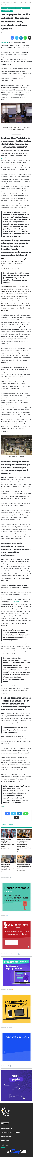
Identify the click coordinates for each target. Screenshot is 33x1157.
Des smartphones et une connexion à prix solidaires (24, 866)
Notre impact (5, 1140)
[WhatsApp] (26, 813)
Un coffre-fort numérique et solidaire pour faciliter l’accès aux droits (7, 842)
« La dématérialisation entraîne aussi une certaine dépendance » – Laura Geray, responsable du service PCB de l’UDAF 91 (24, 844)
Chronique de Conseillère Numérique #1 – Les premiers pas (7, 867)
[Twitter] (13, 813)
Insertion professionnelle (22, 8)
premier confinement (9, 158)
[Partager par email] (16, 817)
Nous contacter (6, 1128)
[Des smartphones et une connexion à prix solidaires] (24, 859)
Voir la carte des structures (10, 1132)
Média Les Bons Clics (14, 2)
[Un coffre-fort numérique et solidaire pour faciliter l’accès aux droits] (8, 833)
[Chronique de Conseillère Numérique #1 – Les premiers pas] (8, 859)
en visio (16, 602)
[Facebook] (7, 813)
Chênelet (4, 43)
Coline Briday (6, 33)
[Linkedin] (19, 813)
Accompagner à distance (8, 8)
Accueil (4, 2)
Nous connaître (6, 1136)
